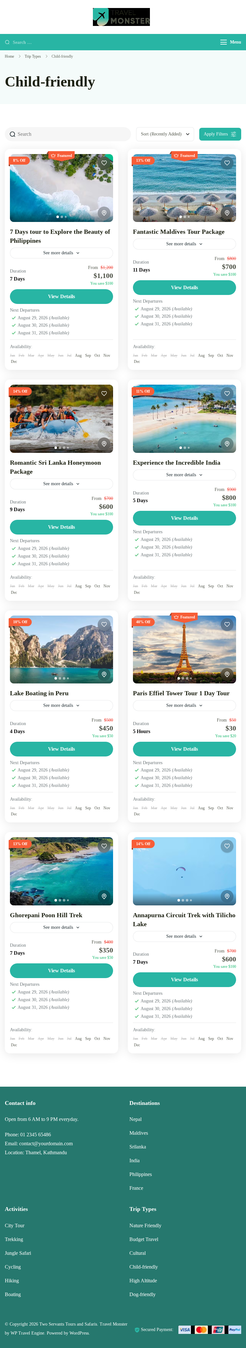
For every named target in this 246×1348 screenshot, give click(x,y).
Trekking (14, 1239)
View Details (61, 296)
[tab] (57, 217)
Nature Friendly (145, 1225)
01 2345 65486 (35, 1134)
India (134, 1160)
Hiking (12, 1280)
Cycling (13, 1267)
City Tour (14, 1225)
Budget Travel (143, 1239)
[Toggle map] (104, 213)
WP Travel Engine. (28, 1333)
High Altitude (143, 1280)
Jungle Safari (18, 1253)
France (136, 1188)
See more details (58, 252)
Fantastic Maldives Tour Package (179, 231)
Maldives (138, 1133)
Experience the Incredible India (176, 462)
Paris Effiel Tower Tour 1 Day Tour (181, 693)
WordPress (79, 1333)
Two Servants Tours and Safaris (68, 1324)
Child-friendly (143, 1267)
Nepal (135, 1119)
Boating (13, 1294)
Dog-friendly (142, 1294)
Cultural (137, 1253)
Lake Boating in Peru (39, 693)
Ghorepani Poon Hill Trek (46, 915)
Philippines (140, 1174)
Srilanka (137, 1146)
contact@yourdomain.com (46, 1143)
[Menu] (223, 42)
